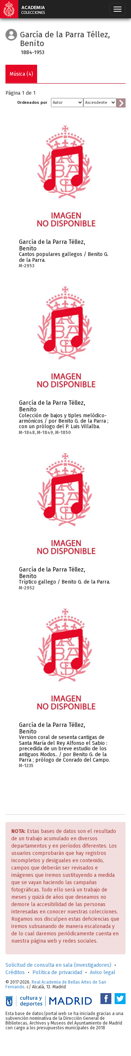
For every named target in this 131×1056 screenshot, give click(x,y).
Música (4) (21, 74)
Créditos (15, 972)
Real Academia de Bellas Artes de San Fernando (55, 984)
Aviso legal (102, 972)
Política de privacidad (57, 972)
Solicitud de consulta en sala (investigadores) (58, 965)
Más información (104, 244)
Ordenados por (32, 102)
